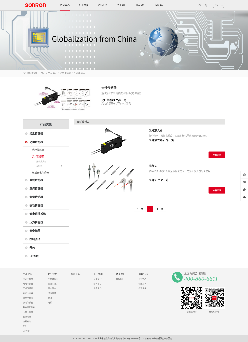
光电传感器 (65, 73)
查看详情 (217, 155)
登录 (206, 5)
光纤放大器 (41, 161)
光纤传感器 (79, 73)
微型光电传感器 (40, 172)
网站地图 (146, 338)
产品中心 (52, 73)
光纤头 (39, 166)
